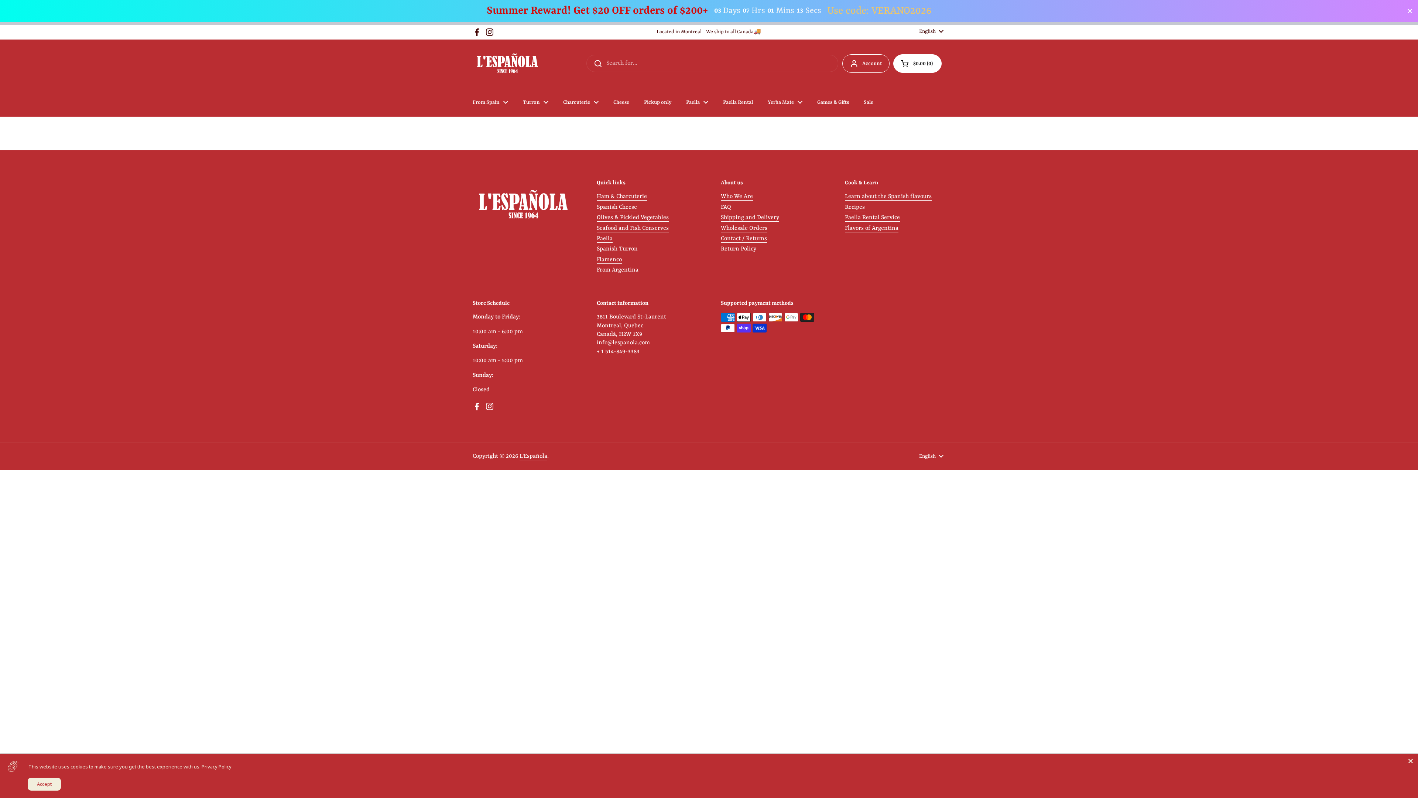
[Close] (1410, 761)
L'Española (533, 456)
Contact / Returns (744, 238)
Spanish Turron (617, 249)
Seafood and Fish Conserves (633, 228)
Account (872, 63)
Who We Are (737, 196)
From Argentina (617, 270)
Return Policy (738, 249)
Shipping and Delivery (750, 217)
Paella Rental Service (872, 217)
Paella (605, 238)
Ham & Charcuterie (622, 196)
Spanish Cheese (617, 207)
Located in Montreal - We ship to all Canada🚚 (709, 32)
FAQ (726, 207)
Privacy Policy (217, 766)
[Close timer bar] (1409, 11)
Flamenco (609, 259)
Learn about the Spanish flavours (888, 196)
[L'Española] (507, 64)
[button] (917, 63)
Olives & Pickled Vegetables (633, 217)
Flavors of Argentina (871, 228)
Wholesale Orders (744, 228)
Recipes (855, 207)
